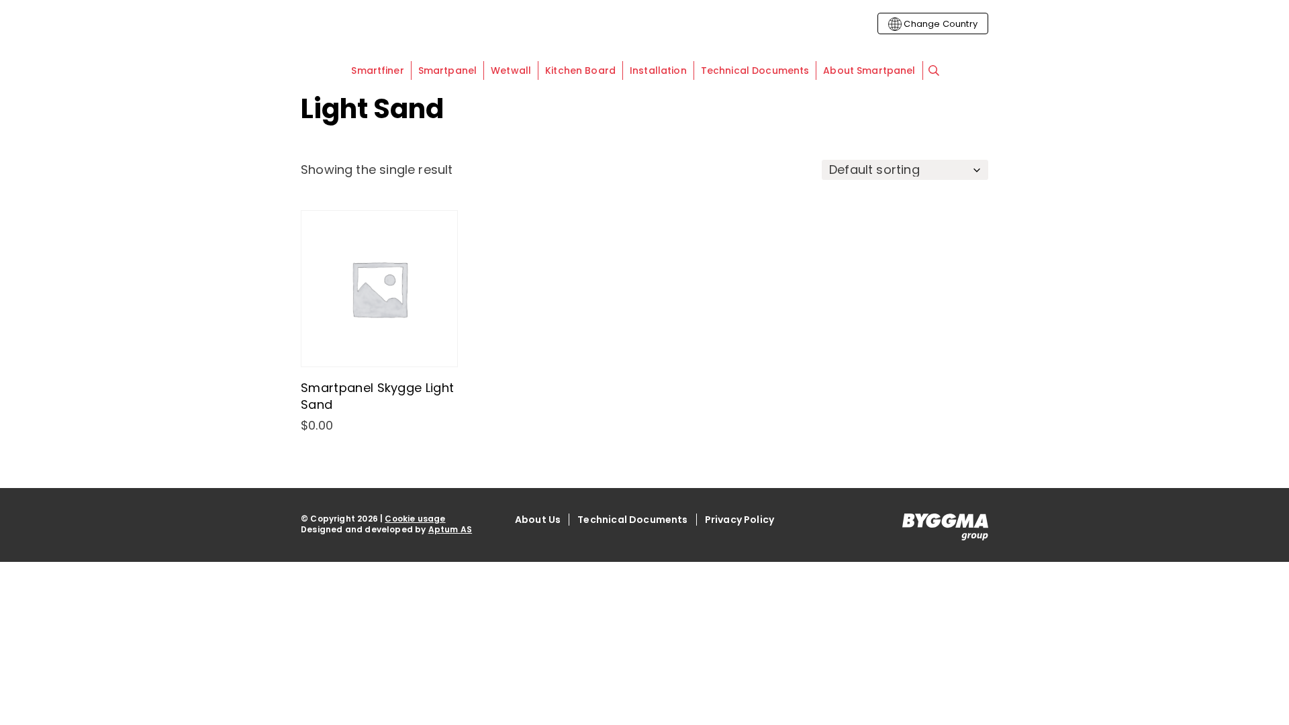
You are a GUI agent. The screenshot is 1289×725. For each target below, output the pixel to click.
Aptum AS (450, 529)
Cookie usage (415, 518)
